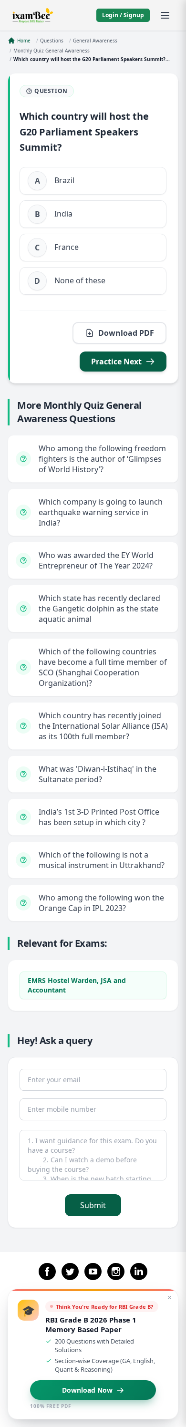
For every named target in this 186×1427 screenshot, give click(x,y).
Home (24, 40)
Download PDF (126, 333)
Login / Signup (123, 15)
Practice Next (116, 361)
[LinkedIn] (138, 1271)
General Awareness (95, 40)
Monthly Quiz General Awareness (51, 50)
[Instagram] (115, 1271)
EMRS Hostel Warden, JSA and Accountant (77, 985)
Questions (51, 40)
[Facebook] (47, 1271)
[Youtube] (93, 1271)
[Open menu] (165, 15)
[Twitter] (70, 1271)
